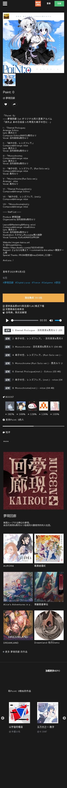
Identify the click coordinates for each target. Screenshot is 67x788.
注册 (59, 3)
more (6, 441)
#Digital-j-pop (22, 282)
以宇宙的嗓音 (16, 727)
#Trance (36, 282)
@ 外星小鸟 (14, 731)
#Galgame (47, 282)
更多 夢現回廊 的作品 (16, 651)
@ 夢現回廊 (9, 98)
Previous (2, 718)
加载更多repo (53, 670)
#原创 (57, 282)
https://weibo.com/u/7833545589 (27, 247)
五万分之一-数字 (45, 727)
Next (64, 718)
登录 (49, 3)
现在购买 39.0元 (33, 297)
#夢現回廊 (8, 282)
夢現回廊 (9, 516)
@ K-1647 (42, 731)
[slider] (24, 320)
